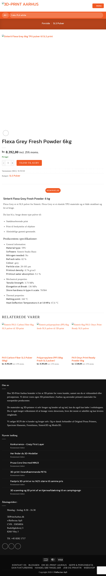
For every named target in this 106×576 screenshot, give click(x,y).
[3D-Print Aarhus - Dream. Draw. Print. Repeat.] (21, 6)
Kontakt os (19, 565)
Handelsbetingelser (48, 567)
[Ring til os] (18, 546)
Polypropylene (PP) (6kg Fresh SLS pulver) (50, 359)
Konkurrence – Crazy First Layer (27, 444)
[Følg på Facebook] (5, 546)
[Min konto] (89, 6)
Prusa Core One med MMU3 (24, 462)
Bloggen (34, 565)
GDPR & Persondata (81, 565)
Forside (46, 23)
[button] (85, 6)
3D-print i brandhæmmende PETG (28, 472)
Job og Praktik (72, 567)
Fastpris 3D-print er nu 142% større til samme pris (36, 481)
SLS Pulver (58, 23)
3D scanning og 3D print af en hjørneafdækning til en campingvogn (45, 490)
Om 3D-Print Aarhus (54, 565)
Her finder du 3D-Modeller (24, 453)
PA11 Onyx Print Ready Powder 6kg (83, 359)
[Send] (101, 15)
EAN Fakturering (22, 567)
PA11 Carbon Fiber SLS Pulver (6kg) (17, 359)
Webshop (89, 567)
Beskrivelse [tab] (53, 190)
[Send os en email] (11, 546)
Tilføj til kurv (29, 163)
